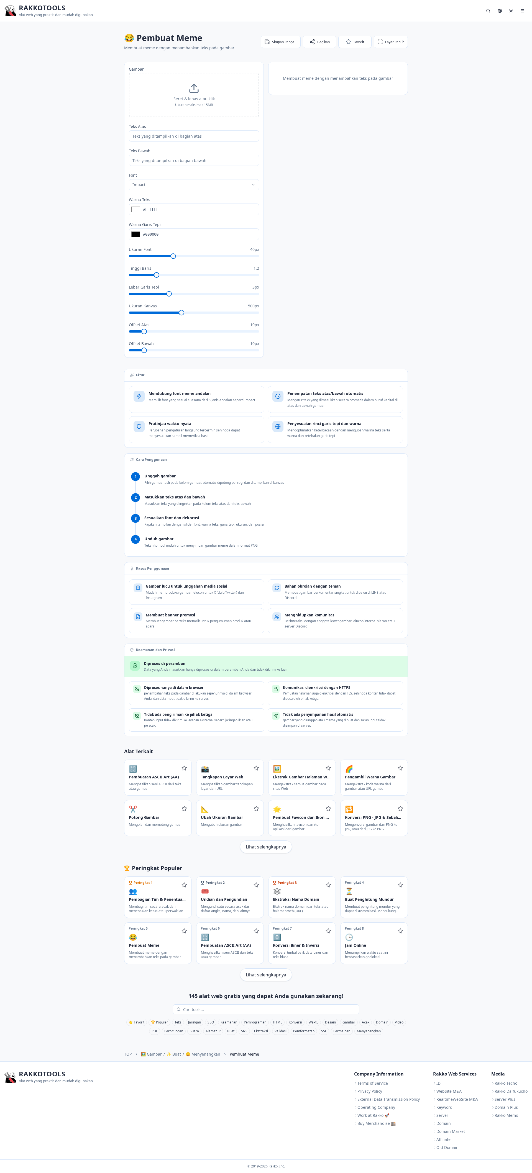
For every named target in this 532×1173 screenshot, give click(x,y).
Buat (230, 1031)
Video (399, 1022)
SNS (244, 1031)
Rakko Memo (506, 1115)
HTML (277, 1022)
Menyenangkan (369, 1031)
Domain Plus (506, 1107)
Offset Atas (139, 324)
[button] (194, 95)
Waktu (313, 1022)
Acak (365, 1022)
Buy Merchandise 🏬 (376, 1123)
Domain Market (450, 1131)
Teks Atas (137, 126)
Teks (178, 1022)
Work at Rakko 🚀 (373, 1115)
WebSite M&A (449, 1091)
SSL (324, 1031)
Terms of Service (372, 1083)
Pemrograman (255, 1022)
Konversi (295, 1022)
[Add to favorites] (184, 768)
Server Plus (505, 1099)
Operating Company (376, 1107)
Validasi (281, 1031)
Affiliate (443, 1139)
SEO (211, 1022)
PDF (155, 1031)
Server (442, 1115)
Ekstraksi (261, 1031)
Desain (330, 1022)
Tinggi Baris (140, 268)
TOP (128, 1054)
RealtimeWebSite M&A (457, 1099)
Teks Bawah (139, 150)
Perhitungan (173, 1031)
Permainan (341, 1031)
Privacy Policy (369, 1091)
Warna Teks (139, 199)
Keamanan (229, 1022)
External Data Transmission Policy (388, 1099)
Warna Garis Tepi (145, 224)
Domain (382, 1022)
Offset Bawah (141, 343)
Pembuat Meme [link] (244, 1054)
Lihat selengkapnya (266, 847)
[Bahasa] (499, 10)
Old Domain (447, 1147)
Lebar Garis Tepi (144, 287)
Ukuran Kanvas (143, 305)
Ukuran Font (140, 249)
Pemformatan (303, 1031)
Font (133, 175)
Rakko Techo (506, 1083)
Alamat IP (213, 1031)
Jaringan (194, 1022)
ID (438, 1083)
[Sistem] (511, 10)
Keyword (444, 1107)
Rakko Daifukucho (511, 1091)
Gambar (136, 69)
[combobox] (194, 184)
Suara (194, 1031)
